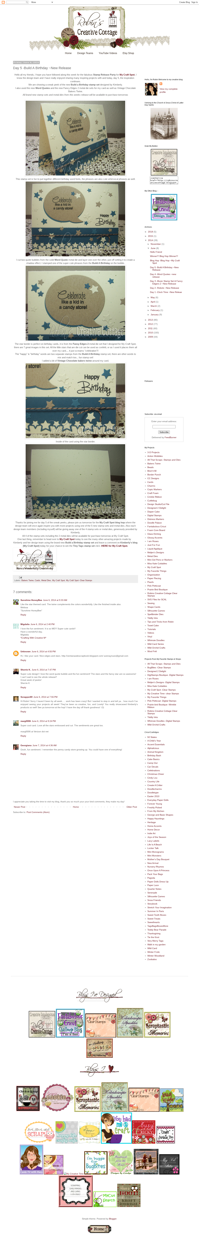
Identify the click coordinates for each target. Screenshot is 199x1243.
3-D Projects (153, 452)
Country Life (153, 781)
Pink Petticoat (154, 586)
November (156, 244)
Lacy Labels (153, 841)
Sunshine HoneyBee (31, 600)
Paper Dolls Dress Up (158, 881)
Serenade (152, 892)
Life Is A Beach (154, 844)
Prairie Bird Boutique (157, 589)
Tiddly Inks (152, 618)
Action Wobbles (155, 456)
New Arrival (152, 863)
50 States (152, 737)
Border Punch (154, 474)
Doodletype (153, 792)
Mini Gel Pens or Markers (159, 560)
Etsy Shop (128, 53)
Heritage (151, 822)
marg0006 (26, 721)
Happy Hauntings (155, 818)
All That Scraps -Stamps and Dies (163, 460)
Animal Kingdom (155, 752)
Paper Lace (153, 885)
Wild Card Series (155, 644)
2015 (151, 236)
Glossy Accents (154, 537)
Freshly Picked (154, 807)
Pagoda (151, 878)
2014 (151, 240)
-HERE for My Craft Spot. (114, 546)
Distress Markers (155, 519)
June (153, 248)
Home (68, 53)
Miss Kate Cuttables (157, 563)
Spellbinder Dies (155, 614)
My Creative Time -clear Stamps (163, 693)
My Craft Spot (127, 74)
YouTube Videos (108, 53)
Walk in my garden (156, 944)
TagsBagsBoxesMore (157, 926)
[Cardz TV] (31, 1173)
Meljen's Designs (155, 552)
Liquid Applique (154, 548)
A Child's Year (154, 740)
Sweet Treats (153, 918)
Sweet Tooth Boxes (156, 915)
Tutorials (151, 629)
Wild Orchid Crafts (156, 647)
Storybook (152, 903)
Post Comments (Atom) (38, 812)
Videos (150, 633)
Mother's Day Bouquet (158, 859)
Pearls (150, 582)
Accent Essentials (156, 744)
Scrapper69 (26, 697)
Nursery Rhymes (155, 866)
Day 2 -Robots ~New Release (164, 288)
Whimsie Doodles (155, 640)
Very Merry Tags (155, 941)
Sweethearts (153, 922)
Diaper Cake (153, 511)
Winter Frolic (153, 952)
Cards (37, 580)
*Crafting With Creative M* (33, 638)
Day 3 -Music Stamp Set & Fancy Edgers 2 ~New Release (166, 282)
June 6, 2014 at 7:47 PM (44, 669)
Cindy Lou (152, 778)
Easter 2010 (153, 796)
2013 (151, 320)
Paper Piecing (154, 578)
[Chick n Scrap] (28, 1111)
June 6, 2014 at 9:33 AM (55, 600)
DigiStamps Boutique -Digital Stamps (165, 675)
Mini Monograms (155, 852)
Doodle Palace (154, 522)
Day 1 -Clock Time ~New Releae (166, 292)
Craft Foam (153, 493)
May (153, 297)
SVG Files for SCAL (157, 599)
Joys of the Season (156, 837)
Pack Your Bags (155, 874)
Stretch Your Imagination (159, 907)
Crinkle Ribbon (154, 497)
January (155, 314)
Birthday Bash (154, 755)
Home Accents (154, 826)
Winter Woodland (155, 955)
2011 (150, 328)
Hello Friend (156, 252)
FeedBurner (170, 437)
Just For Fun (153, 545)
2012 (151, 324)
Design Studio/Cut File (158, 504)
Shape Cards (153, 607)
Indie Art (151, 833)
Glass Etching (154, 534)
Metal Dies (46, 580)
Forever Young (154, 804)
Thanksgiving (153, 933)
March (154, 306)
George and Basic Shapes (160, 815)
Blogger (112, 1218)
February (155, 310)
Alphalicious (153, 748)
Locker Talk (153, 848)
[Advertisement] (160, 358)
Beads (150, 467)
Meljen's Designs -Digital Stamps (163, 682)
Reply (23, 614)
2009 (151, 337)
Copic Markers (154, 489)
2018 (151, 231)
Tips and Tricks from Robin (160, 621)
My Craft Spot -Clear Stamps (79, 580)
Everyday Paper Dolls (158, 800)
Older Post (132, 807)
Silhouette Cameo (156, 610)
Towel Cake (153, 625)
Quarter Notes (154, 889)
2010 (151, 332)
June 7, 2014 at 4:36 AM (44, 745)
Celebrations (153, 770)
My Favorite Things (156, 571)
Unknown (26, 651)
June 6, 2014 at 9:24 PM (44, 721)
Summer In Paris (155, 911)
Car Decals (152, 766)
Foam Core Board (156, 530)
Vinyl (149, 636)
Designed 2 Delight (156, 508)
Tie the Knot (153, 937)
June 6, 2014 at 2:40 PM (42, 624)
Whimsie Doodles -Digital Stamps (163, 721)
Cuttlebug (152, 500)
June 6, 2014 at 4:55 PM (44, 651)
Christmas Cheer (155, 774)
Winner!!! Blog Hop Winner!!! (164, 256)
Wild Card (152, 948)
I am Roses (153, 541)
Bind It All (151, 471)
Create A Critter (154, 785)
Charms (151, 486)
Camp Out (152, 763)
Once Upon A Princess (158, 870)
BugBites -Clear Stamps (159, 667)
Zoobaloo (152, 959)
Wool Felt (152, 651)
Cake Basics (153, 759)
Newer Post (19, 807)
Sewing (151, 603)
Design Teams (85, 53)
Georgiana (26, 745)
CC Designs (153, 478)
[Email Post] (20, 577)
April (153, 302)
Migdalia (25, 624)
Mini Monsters (154, 855)
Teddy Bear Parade (156, 929)
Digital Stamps (154, 515)
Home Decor (153, 829)
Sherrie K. (26, 669)
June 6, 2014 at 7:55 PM (45, 697)
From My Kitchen (155, 811)
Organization (153, 574)
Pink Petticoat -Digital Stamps (161, 701)
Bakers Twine (27, 580)
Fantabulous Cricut (156, 526)
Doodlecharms (154, 789)
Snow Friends (154, 900)
